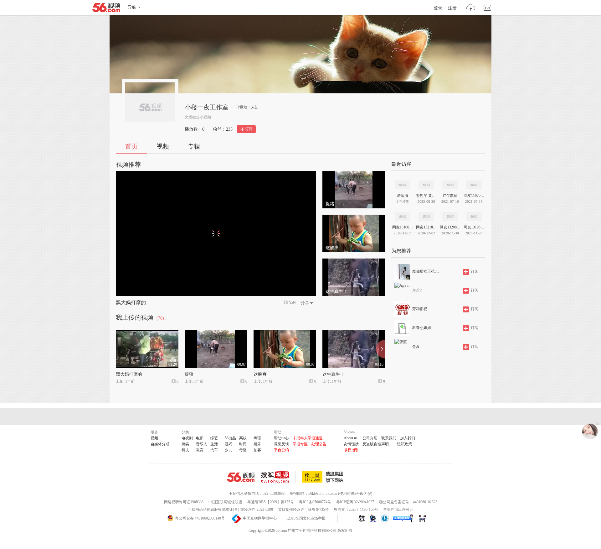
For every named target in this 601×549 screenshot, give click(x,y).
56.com (106, 9)
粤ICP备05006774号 (315, 502)
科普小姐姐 (421, 328)
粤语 (257, 438)
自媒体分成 (160, 444)
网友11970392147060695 (474, 195)
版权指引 (351, 450)
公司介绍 (370, 438)
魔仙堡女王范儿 (425, 271)
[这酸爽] (353, 217)
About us (350, 438)
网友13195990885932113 (474, 227)
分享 (304, 303)
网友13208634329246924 (450, 227)
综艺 (214, 438)
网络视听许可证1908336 (183, 502)
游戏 (228, 444)
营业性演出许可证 (398, 509)
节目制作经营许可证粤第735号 (303, 509)
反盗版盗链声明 (375, 444)
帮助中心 (281, 438)
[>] (470, 8)
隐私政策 (404, 444)
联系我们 (388, 438)
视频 (163, 146)
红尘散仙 (450, 195)
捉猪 (189, 374)
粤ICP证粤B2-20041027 (355, 502)
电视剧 (187, 438)
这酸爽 (260, 374)
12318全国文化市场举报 (306, 518)
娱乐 (257, 444)
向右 (380, 349)
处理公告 (318, 444)
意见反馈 (281, 444)
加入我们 (407, 438)
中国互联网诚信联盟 (225, 502)
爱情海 (402, 195)
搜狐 (324, 477)
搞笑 (185, 444)
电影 (199, 438)
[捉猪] (353, 173)
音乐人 (201, 444)
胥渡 (416, 346)
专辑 (194, 146)
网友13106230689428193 (402, 227)
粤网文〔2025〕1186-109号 (356, 509)
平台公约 (281, 450)
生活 (214, 444)
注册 (452, 8)
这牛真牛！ (333, 374)
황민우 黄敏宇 (426, 195)
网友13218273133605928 (426, 227)
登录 (438, 8)
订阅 (249, 129)
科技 (185, 450)
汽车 (214, 450)
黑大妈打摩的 (131, 302)
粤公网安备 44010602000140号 (200, 518)
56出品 (230, 438)
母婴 (243, 450)
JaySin (417, 290)
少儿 (228, 450)
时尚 (243, 444)
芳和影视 (419, 309)
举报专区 (300, 444)
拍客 (257, 450)
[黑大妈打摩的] (147, 333)
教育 (199, 450)
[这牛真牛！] (353, 261)
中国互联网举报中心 (260, 518)
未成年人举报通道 (308, 438)
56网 (240, 477)
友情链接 (351, 444)
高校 (243, 438)
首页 (131, 146)
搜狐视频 (278, 477)
